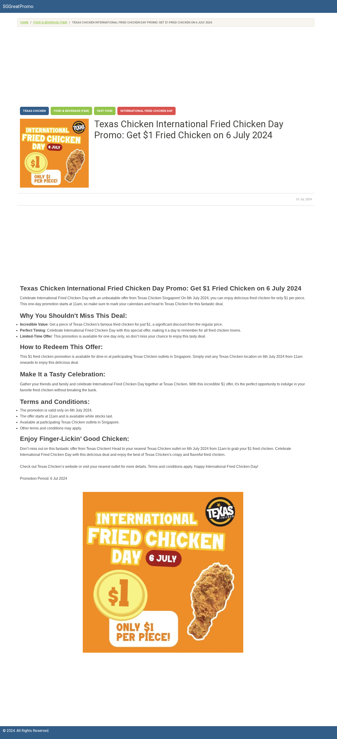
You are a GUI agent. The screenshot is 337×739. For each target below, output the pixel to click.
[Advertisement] (165, 68)
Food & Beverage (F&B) (50, 22)
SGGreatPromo (18, 6)
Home (24, 22)
